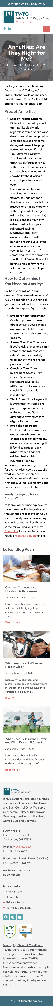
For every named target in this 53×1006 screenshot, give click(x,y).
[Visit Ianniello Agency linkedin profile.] (20, 917)
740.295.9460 (22, 846)
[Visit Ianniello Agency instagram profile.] (13, 917)
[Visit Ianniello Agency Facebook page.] (6, 917)
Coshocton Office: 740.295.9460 (26, 3)
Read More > (12, 622)
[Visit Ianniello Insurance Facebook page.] (4, 28)
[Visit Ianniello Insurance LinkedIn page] (9, 28)
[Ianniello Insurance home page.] (26, 16)
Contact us (11, 531)
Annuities (27, 69)
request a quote (26, 535)
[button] (46, 29)
